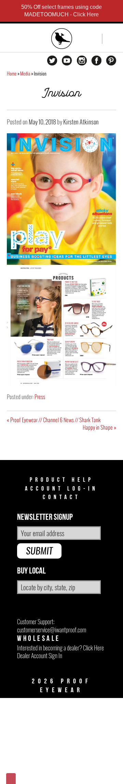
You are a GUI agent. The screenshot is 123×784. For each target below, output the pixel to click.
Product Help (62, 479)
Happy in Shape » (99, 427)
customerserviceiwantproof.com (51, 630)
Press (40, 396)
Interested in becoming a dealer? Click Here (60, 648)
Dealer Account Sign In (39, 655)
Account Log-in (61, 488)
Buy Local (31, 571)
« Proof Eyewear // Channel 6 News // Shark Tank (54, 420)
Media (25, 73)
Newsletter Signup (45, 517)
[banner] (62, 39)
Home (12, 73)
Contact (61, 497)
